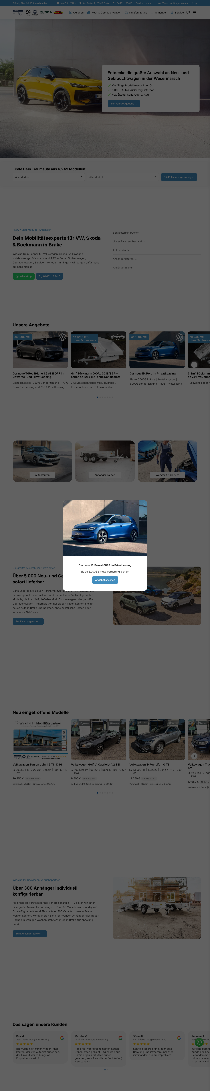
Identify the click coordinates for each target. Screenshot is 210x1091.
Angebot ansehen (105, 579)
